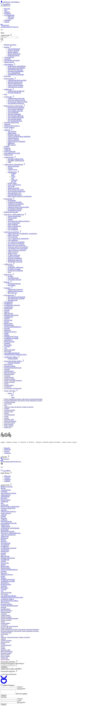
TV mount (4, 589)
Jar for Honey (4, 634)
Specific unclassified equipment (9, 618)
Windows (3, 578)
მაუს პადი (4, 498)
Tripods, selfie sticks (6, 628)
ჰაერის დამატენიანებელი (9, 569)
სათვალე (4, 541)
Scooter (3, 646)
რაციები (3, 571)
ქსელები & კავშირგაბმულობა (10, 533)
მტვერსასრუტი (5, 568)
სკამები (3, 516)
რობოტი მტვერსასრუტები (9, 605)
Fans (2, 635)
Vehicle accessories (6, 620)
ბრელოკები (5, 563)
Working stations (5, 623)
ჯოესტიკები (4, 505)
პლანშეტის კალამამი (8, 581)
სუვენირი (4, 586)
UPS (2, 591)
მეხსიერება (4, 538)
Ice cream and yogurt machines (9, 626)
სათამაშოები (5, 559)
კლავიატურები (6, 490)
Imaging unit (4, 657)
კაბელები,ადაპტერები (8, 535)
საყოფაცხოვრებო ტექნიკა (9, 600)
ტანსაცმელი (5, 583)
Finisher (3, 643)
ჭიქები (3, 576)
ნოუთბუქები (5, 530)
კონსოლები (5, 536)
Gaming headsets (5, 615)
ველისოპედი (5, 549)
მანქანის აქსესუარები (8, 558)
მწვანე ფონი (5, 566)
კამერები (4, 515)
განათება (4, 510)
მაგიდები (4, 518)
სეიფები (3, 607)
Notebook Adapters (6, 617)
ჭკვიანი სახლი (5, 609)
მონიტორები (5, 525)
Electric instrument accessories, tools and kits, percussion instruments (20, 629)
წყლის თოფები (6, 584)
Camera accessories (6, 640)
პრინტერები (5, 551)
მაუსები (3, 488)
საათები (3, 553)
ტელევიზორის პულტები (9, 523)
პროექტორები (5, 543)
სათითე (3, 554)
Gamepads (4, 613)
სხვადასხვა (4, 588)
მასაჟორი (4, 573)
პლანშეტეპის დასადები (8, 548)
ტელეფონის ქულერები (8, 493)
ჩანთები (3, 539)
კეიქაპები (4, 491)
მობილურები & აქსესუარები (10, 506)
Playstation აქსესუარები (8, 508)
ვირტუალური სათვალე (8, 511)
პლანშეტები (5, 546)
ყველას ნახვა (5, 659)
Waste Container (5, 656)
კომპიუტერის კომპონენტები (10, 528)
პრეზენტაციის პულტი (8, 579)
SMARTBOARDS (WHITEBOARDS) (12, 597)
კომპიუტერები (5, 526)
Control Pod (4, 624)
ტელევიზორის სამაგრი (8, 596)
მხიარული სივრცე (7, 486)
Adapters (3, 639)
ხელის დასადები (6, 521)
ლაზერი (3, 561)
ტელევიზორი (5, 544)
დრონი (3, 564)
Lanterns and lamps (6, 632)
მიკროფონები (5, 500)
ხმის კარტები (5, 556)
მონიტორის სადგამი (7, 531)
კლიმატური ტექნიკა (7, 599)
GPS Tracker (4, 594)
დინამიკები (4, 501)
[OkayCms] (4, 683)
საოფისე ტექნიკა (6, 604)
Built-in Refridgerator (7, 651)
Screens (3, 621)
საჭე (2, 503)
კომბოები (4, 520)
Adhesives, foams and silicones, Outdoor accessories (15, 637)
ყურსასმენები (5, 496)
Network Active (5, 642)
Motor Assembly (5, 654)
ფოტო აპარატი (6, 513)
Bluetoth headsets (5, 612)
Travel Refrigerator (6, 645)
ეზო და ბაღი (5, 602)
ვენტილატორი (5, 495)
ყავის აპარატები (6, 592)
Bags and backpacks (6, 610)
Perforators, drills (5, 650)
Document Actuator (6, 653)
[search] (18, 37)
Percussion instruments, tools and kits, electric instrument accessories (20, 631)
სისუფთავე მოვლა (7, 574)
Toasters (3, 648)
